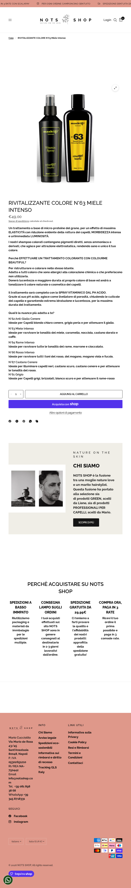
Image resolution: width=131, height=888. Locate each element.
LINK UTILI (76, 725)
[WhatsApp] (31, 421)
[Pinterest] (25, 421)
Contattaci (75, 763)
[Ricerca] (115, 20)
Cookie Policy (77, 742)
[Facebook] (11, 421)
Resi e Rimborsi (78, 747)
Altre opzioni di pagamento (65, 412)
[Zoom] (115, 88)
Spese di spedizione (19, 221)
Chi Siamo (45, 732)
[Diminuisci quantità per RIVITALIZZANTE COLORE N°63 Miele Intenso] (11, 394)
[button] (86, 522)
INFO (42, 725)
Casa (11, 38)
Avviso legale (47, 737)
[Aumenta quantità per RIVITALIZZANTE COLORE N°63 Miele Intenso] (20, 394)
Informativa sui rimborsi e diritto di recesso (49, 757)
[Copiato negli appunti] (37, 421)
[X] (18, 421)
